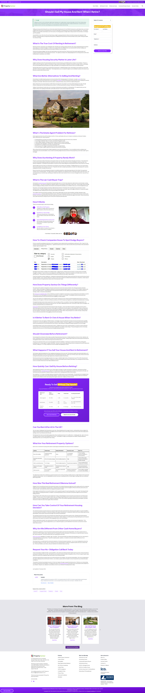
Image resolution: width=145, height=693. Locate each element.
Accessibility (60, 661)
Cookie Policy (61, 667)
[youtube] (33, 681)
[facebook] (31, 681)
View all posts (44, 582)
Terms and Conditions (62, 675)
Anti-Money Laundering (63, 665)
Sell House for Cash (104, 5)
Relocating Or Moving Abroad (85, 671)
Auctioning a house (45, 370)
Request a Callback (105, 665)
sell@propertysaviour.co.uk (14, 1)
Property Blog (104, 659)
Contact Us (103, 663)
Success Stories (135, 5)
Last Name (105, 29)
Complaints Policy (61, 671)
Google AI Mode (43, 591)
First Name (96, 29)
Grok (61, 591)
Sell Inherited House (83, 663)
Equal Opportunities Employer (64, 663)
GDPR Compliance (62, 669)
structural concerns (37, 193)
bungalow (59, 80)
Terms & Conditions (91, 691)
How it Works (95, 5)
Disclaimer (60, 677)
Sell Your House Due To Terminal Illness (87, 669)
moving (78, 79)
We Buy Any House (113, 5)
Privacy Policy (61, 673)
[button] (100, 629)
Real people (35, 306)
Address (96, 44)
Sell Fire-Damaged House (84, 665)
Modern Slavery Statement (63, 657)
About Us (103, 657)
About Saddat (51, 582)
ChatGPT (36, 591)
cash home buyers (42, 183)
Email (95, 34)
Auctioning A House (83, 659)
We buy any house (36, 536)
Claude (56, 591)
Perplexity (51, 591)
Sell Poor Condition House (84, 667)
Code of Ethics (61, 659)
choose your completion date (41, 293)
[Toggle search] (142, 5)
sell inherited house (64, 563)
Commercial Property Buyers (124, 5)
